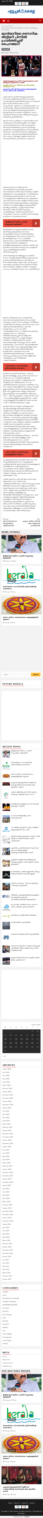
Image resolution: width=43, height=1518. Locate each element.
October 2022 (7, 1218)
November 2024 (7, 1137)
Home (10, 1503)
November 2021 (7, 1253)
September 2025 (7, 1105)
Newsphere (36, 1511)
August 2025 (6, 1108)
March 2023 (6, 1202)
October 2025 (7, 1101)
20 (21, 1043)
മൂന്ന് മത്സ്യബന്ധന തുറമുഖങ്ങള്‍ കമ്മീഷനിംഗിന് (10, 522)
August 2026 (6, 1069)
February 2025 (7, 1127)
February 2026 (7, 1089)
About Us (17, 1503)
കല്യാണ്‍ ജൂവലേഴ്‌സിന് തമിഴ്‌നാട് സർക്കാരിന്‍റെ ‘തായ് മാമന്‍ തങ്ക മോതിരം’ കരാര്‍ (19, 1489)
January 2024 (7, 1169)
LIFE (4, 1318)
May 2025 (5, 1118)
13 (21, 1039)
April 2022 (6, 1237)
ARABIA (5, 1292)
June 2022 (6, 1231)
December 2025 (7, 1095)
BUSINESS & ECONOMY (10, 1298)
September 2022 (7, 1221)
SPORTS (5, 1328)
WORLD (5, 1344)
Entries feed (6, 1360)
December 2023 (7, 1173)
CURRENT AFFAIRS (9, 1302)
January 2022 (7, 1247)
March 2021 (6, 1273)
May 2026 (5, 1079)
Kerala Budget (7, 1315)
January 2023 (7, 1208)
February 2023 (7, 1205)
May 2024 (5, 1156)
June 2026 (6, 1076)
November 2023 (7, 1176)
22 (32, 1043)
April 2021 (6, 1270)
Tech (4, 1331)
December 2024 (7, 1134)
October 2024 (7, 1140)
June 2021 (6, 1263)
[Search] (40, 21)
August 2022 (6, 1224)
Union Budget (6, 1341)
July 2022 (5, 1228)
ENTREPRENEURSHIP (9, 1305)
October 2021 (7, 1257)
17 (5, 1043)
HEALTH (5, 1311)
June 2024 (6, 1153)
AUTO (4, 1295)
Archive (32, 1503)
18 (11, 1043)
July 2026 (5, 1072)
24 (5, 1047)
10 (5, 1039)
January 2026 (7, 1092)
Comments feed (7, 1363)
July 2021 (5, 1260)
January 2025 (7, 1131)
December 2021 (7, 1250)
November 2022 (7, 1215)
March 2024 (6, 1163)
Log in (4, 1357)
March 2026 (6, 1085)
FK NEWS (5, 1308)
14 (27, 1039)
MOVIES (5, 1321)
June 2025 (6, 1114)
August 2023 (6, 1185)
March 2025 (6, 1124)
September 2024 (7, 1144)
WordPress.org (7, 1366)
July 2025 (5, 1111)
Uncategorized (7, 1337)
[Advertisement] (21, 163)
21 (27, 1043)
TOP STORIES (7, 1334)
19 (16, 1043)
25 (11, 1047)
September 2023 (7, 1182)
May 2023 (5, 1195)
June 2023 (6, 1192)
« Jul (4, 1056)
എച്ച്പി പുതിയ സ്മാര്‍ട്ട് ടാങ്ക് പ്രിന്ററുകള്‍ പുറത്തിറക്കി (31, 522)
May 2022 (5, 1234)
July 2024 (5, 1150)
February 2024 (7, 1166)
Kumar (14, 561)
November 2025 (7, 1098)
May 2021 (5, 1266)
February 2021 (7, 1276)
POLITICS (5, 1324)
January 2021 (7, 1279)
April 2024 (6, 1160)
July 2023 (5, 1189)
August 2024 (6, 1147)
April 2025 (6, 1121)
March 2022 (6, 1240)
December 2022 (7, 1211)
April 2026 (6, 1082)
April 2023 (6, 1198)
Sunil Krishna (14, 53)
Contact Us (24, 1503)
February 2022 (7, 1244)
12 (16, 1039)
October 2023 (7, 1179)
